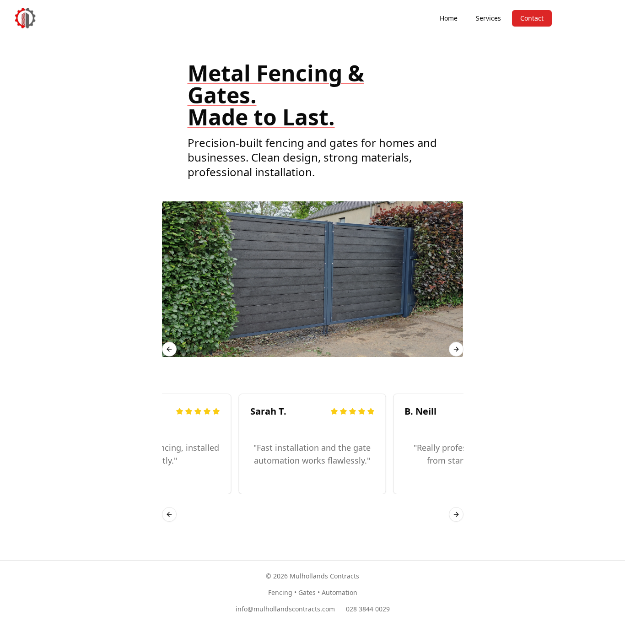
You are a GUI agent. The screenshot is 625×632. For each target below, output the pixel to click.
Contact (532, 18)
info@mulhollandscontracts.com (285, 609)
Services (488, 18)
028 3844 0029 (368, 609)
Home (449, 18)
